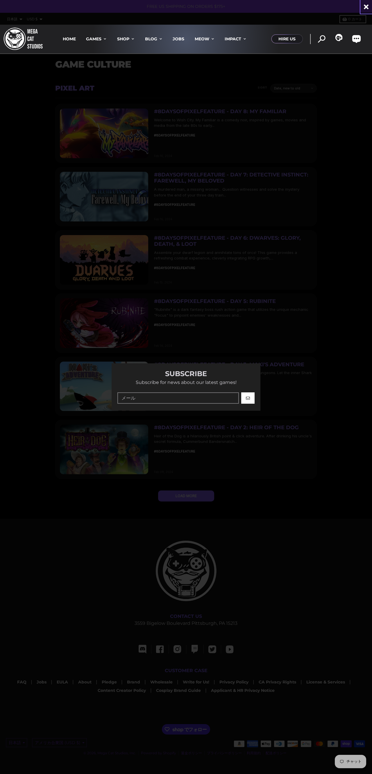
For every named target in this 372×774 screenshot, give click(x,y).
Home (69, 39)
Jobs (178, 39)
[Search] (321, 39)
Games (93, 39)
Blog (151, 39)
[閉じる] (366, 7)
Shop (123, 39)
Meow (202, 39)
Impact (233, 39)
